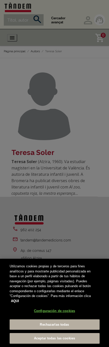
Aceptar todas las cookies (54, 338)
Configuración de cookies (54, 311)
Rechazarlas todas (54, 324)
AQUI (15, 301)
